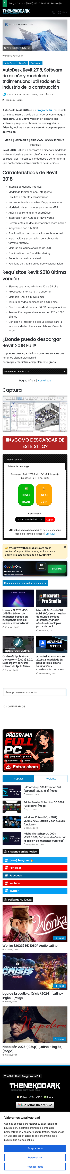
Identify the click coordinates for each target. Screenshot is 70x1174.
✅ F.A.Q (48, 1096)
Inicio (8, 55)
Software (36, 63)
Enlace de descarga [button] (18, 466)
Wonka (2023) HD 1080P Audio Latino (30, 945)
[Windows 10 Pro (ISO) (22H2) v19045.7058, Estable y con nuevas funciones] (12, 822)
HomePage (44, 380)
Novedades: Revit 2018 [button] (17, 371)
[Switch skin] (53, 13)
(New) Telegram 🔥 (21, 860)
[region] (35, 1143)
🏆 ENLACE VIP (43, 495)
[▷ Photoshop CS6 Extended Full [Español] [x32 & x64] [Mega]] (12, 791)
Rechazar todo (35, 1166)
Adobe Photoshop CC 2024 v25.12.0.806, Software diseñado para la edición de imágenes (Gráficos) (45, 837)
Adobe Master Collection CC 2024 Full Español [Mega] (44, 804)
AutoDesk (18, 55)
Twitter (14, 890)
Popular (18, 778)
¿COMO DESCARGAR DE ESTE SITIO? (37, 443)
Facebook (16, 875)
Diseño (23, 63)
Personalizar (35, 1157)
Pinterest (15, 867)
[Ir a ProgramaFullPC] (35, 750)
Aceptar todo (35, 1148)
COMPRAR (57, 569)
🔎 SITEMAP (35, 1096)
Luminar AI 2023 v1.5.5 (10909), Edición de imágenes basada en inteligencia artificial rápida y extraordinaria (16, 617)
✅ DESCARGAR (26, 495)
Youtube (15, 883)
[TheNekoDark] (16, 12)
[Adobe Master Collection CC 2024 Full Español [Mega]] (12, 807)
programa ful (44, 110)
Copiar (49, 519)
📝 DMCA (22, 1096)
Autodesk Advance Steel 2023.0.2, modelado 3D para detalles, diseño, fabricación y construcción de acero (50, 663)
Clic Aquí (50, 533)
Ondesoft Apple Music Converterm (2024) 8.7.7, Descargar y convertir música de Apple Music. (18, 661)
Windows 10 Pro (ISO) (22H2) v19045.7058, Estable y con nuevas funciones (44, 821)
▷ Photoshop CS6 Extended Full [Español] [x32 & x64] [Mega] (42, 788)
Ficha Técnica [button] (14, 459)
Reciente (51, 778)
